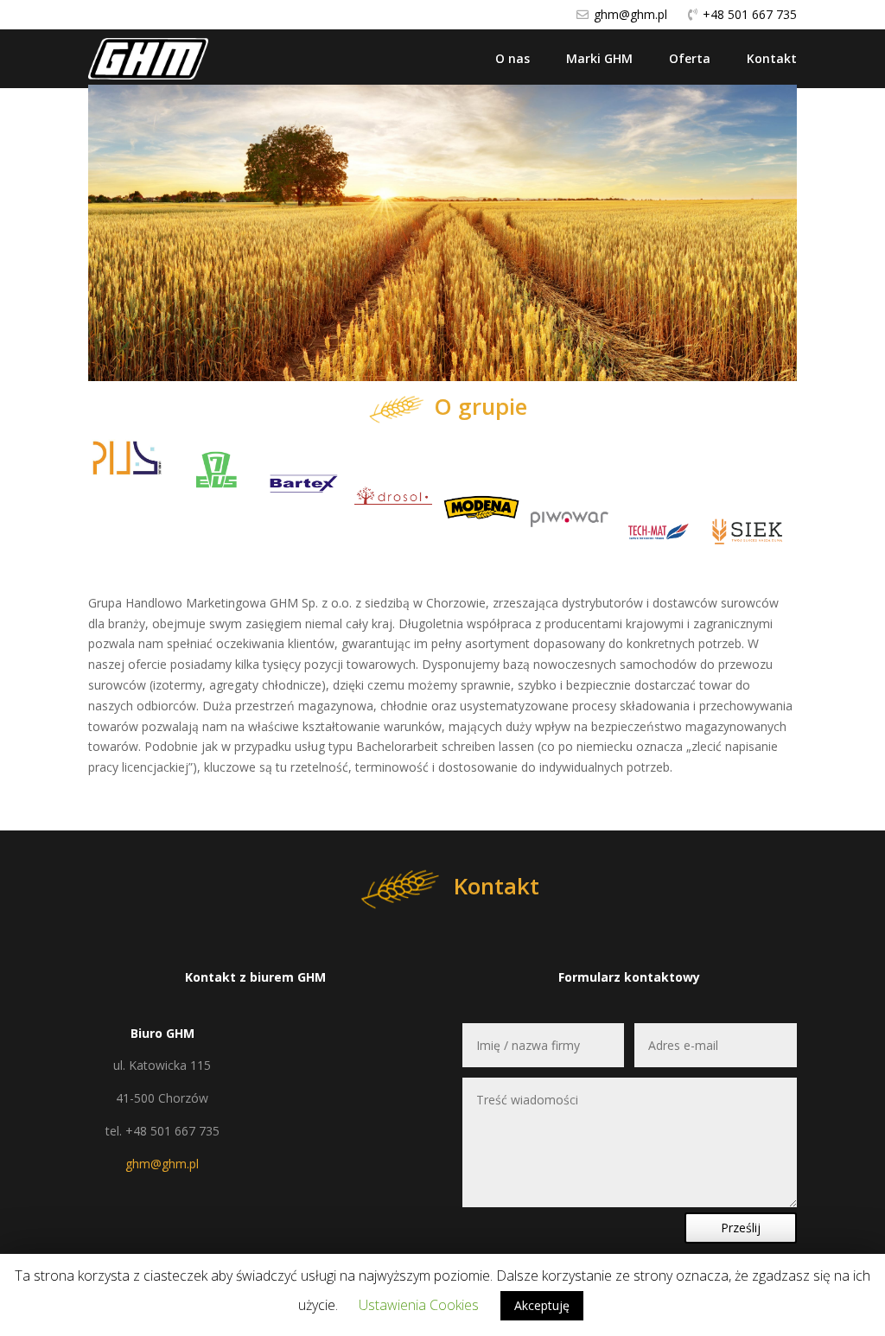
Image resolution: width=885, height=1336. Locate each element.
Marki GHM (599, 58)
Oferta (689, 58)
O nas (512, 58)
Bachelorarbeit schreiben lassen (445, 746)
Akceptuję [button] (542, 1305)
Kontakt (772, 58)
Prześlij (741, 1227)
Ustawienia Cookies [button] (419, 1304)
